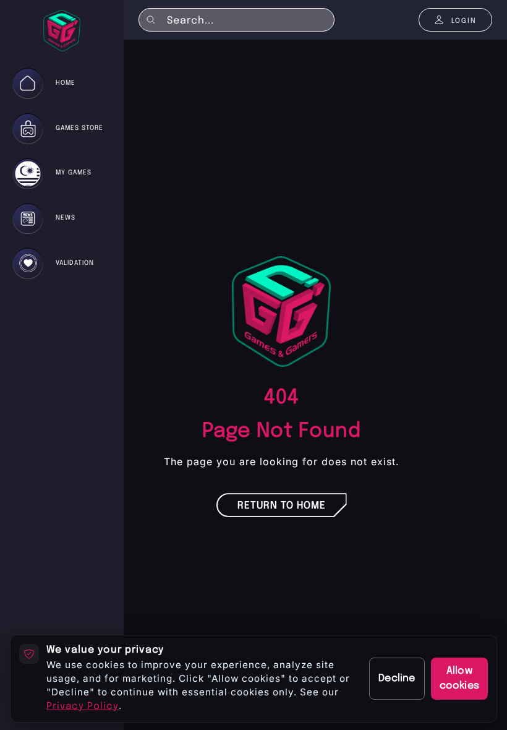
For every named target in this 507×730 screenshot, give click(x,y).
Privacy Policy (82, 706)
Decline (396, 678)
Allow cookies (459, 678)
